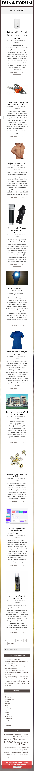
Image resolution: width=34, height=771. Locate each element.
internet (18, 742)
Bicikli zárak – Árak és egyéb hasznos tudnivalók (17, 230)
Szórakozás (8, 718)
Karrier (7, 701)
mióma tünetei (17, 749)
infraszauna (10, 741)
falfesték (15, 736)
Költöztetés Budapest (14, 747)
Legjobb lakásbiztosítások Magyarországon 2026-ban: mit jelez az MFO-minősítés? (16, 662)
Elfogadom (17, 766)
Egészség (17, 169)
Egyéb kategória (9, 699)
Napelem (7, 710)
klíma (22, 744)
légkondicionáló (26, 747)
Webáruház (17, 42)
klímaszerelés (6, 747)
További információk (21, 764)
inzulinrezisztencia (24, 742)
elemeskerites (10, 736)
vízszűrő (17, 754)
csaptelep (22, 734)
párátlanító (7, 754)
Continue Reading (17, 72)
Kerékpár (7, 703)
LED (19, 747)
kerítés (17, 745)
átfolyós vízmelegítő (24, 754)
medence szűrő (11, 749)
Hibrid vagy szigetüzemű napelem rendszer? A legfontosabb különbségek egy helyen (16, 672)
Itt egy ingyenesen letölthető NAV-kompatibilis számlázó (17, 531)
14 (17, 640)
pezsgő (25, 752)
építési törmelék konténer (13, 757)
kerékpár (13, 745)
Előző (6, 640)
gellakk (5, 739)
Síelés (7, 712)
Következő (11, 643)
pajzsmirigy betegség (18, 752)
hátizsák (23, 739)
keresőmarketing (7, 745)
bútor (16, 734)
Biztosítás (8, 695)
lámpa (22, 747)
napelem (24, 749)
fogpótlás (19, 736)
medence (5, 749)
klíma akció (27, 745)
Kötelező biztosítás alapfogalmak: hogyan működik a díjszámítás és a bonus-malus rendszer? (17, 683)
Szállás (17, 418)
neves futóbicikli (7, 752)
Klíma (6, 705)
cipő (19, 734)
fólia (27, 736)
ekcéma (5, 736)
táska (11, 754)
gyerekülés (12, 739)
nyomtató (12, 752)
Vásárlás (17, 236)
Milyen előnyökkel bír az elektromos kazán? (17, 35)
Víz (6, 723)
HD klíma (19, 739)
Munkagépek (8, 708)
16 (25, 640)
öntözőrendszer (21, 757)
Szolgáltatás (17, 537)
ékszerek (6, 757)
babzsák (10, 734)
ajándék (6, 734)
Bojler (13, 734)
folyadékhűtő (23, 736)
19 (5, 643)
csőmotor (26, 734)
